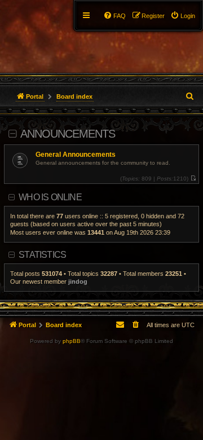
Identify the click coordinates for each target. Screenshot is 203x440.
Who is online (50, 197)
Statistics (42, 254)
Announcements (67, 133)
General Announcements (76, 155)
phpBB (72, 341)
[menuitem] (182, 16)
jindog (77, 281)
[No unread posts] (193, 178)
